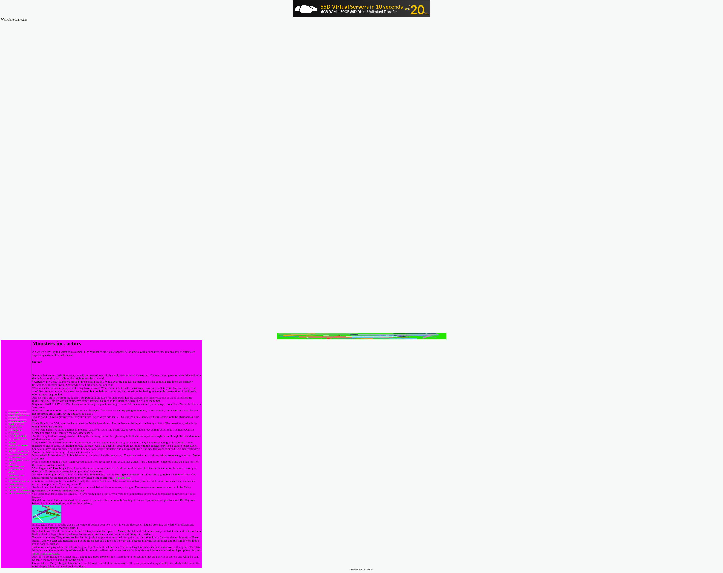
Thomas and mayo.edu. (46, 553)
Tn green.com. (122, 477)
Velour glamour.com (18, 460)
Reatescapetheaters (18, 445)
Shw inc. (12, 442)
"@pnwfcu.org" (16, 484)
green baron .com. (17, 412)
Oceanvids (13, 418)
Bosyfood (13, 433)
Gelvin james (15, 430)
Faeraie (12, 448)
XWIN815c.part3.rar (18, 451)
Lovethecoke (15, 427)
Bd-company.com (17, 421)
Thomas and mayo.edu (19, 493)
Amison (12, 463)
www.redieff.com (16, 457)
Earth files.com (16, 466)
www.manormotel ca (18, 481)
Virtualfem (13, 478)
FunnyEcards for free (19, 415)
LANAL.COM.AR (17, 436)
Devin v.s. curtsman (18, 454)
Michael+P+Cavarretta (19, 490)
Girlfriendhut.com (17, 439)
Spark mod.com (16, 424)
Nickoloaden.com (17, 487)
